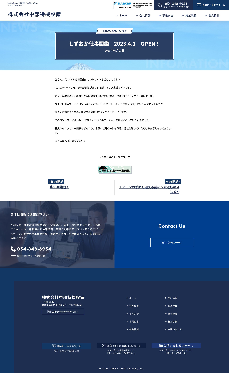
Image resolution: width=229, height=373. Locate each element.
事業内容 (134, 321)
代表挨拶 (172, 305)
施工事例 (172, 321)
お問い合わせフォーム (171, 242)
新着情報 (134, 329)
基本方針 (134, 313)
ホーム (132, 298)
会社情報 (172, 298)
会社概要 (134, 305)
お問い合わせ (175, 329)
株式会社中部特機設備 (34, 13)
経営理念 (172, 313)
